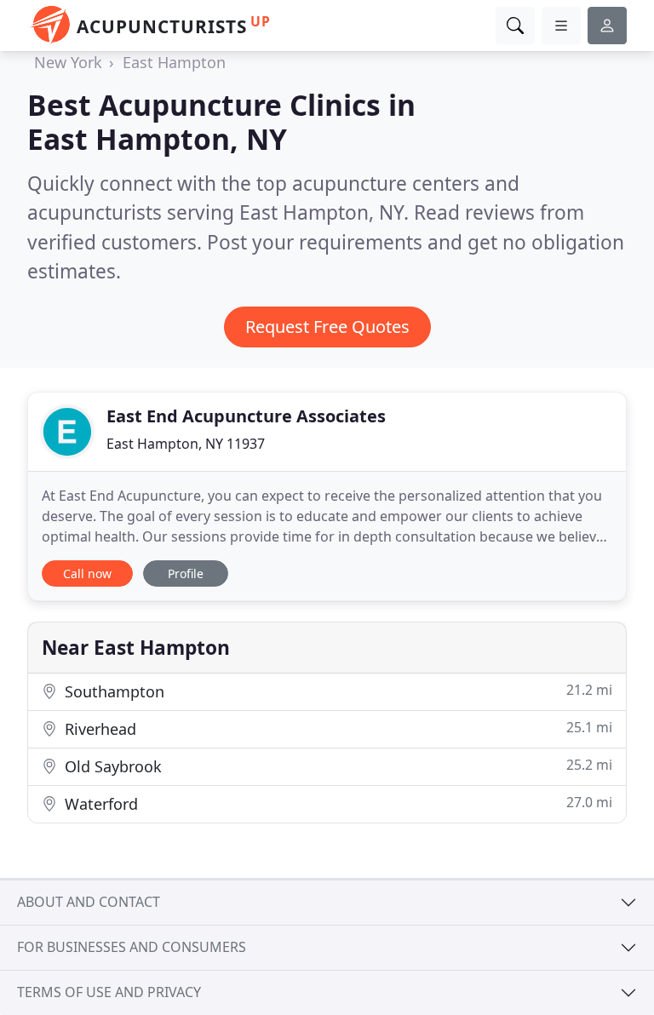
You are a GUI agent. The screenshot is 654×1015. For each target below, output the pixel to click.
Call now (87, 573)
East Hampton (174, 62)
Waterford (336, 803)
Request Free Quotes (327, 326)
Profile (186, 573)
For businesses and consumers (131, 947)
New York (68, 62)
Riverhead (336, 728)
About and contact (88, 901)
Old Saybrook (336, 766)
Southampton (336, 691)
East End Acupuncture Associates (246, 415)
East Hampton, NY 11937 (185, 443)
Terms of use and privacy (109, 992)
